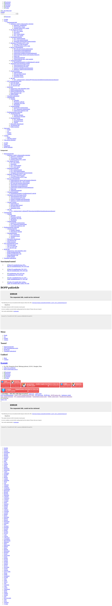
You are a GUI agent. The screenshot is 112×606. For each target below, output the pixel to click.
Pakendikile (7, 145)
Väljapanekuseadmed (16, 60)
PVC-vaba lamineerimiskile (21, 40)
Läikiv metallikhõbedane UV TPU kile (17, 279)
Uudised (6, 135)
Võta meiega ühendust (9, 140)
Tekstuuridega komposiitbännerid (22, 50)
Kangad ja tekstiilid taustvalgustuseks (23, 68)
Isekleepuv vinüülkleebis (20, 25)
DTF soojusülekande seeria (14, 81)
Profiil (8, 129)
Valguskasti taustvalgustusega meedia (20, 63)
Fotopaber (16, 100)
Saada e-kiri (4, 399)
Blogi (8, 137)
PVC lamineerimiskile (19, 38)
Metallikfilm (17, 104)
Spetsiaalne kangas (19, 76)
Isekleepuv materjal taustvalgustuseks (23, 69)
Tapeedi (16, 122)
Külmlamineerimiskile (16, 37)
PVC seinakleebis (18, 119)
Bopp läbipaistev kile (15, 93)
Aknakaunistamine (15, 113)
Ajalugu (9, 134)
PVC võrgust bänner (19, 34)
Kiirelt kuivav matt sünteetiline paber (20, 88)
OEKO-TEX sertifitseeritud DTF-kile (24, 395)
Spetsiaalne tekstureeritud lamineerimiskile (25, 41)
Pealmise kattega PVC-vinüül (21, 28)
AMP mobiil (38, 393)
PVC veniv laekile (18, 35)
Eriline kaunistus (14, 126)
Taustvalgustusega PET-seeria (21, 65)
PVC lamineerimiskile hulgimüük (22, 396)
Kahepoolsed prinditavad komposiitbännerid (25, 53)
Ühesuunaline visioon (19, 26)
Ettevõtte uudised (11, 138)
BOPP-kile (10, 87)
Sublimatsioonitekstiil (19, 57)
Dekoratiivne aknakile (19, 116)
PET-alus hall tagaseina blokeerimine (23, 49)
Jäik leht (12, 78)
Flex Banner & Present (16, 29)
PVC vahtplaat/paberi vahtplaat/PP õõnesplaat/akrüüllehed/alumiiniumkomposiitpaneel (36, 79)
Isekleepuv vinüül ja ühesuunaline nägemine (21, 24)
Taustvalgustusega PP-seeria (21, 66)
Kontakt (4, 363)
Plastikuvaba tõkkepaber (66, 396)
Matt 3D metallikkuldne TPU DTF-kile (17, 270)
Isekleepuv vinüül (66, 395)
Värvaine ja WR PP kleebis (21, 44)
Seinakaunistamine (15, 118)
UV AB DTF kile (15, 85)
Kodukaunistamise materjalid (14, 112)
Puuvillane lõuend (18, 75)
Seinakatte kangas (18, 121)
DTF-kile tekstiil (14, 82)
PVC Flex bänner (18, 31)
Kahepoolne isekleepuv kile (21, 110)
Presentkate (17, 32)
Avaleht (6, 19)
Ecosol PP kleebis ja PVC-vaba (22, 46)
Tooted (6, 21)
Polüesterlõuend (18, 72)
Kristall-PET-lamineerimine (21, 107)
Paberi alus (16, 56)
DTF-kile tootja (39, 395)
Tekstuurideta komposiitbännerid (22, 51)
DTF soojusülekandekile (7, 395)
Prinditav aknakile (18, 115)
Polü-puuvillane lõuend (20, 74)
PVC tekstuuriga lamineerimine (22, 109)
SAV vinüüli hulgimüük (7, 396)
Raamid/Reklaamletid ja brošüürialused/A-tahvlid (26, 62)
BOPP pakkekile (8, 147)
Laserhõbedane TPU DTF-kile (15, 275)
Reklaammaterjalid (12, 22)
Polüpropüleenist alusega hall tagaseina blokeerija (26, 54)
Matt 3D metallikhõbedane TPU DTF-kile (18, 266)
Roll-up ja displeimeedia (16, 47)
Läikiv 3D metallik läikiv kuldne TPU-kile (18, 283)
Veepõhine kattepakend (13, 96)
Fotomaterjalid (11, 97)
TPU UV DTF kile (15, 84)
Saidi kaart (31, 393)
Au (8, 131)
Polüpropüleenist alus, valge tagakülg (23, 59)
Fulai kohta (7, 128)
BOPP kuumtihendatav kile (17, 91)
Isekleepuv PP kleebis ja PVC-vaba (19, 43)
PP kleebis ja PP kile (19, 101)
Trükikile (12, 99)
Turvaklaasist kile (15, 125)
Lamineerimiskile (14, 106)
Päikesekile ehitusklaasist (16, 124)
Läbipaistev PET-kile (19, 103)
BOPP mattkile (14, 94)
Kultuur (9, 132)
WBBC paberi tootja (53, 396)
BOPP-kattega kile (56, 395)
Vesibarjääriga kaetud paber (39, 396)
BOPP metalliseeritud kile (17, 90)
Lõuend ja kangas (15, 71)
